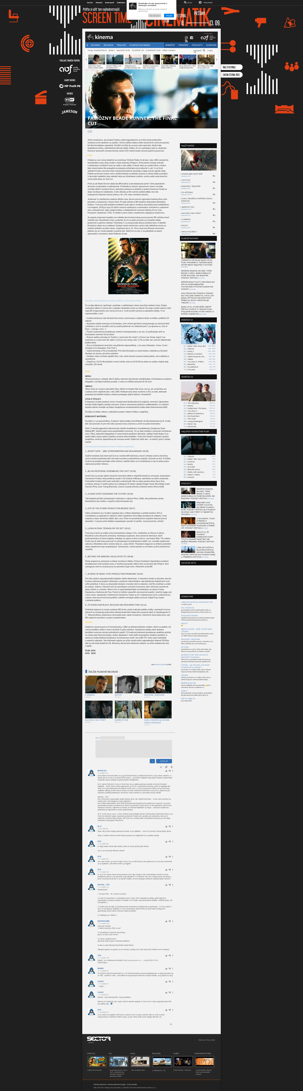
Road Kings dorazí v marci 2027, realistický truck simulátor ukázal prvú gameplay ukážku (118, 1073)
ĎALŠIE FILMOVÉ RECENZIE (103, 671)
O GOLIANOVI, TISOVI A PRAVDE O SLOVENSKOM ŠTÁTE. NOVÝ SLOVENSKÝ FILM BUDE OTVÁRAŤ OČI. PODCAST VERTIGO (198, 523)
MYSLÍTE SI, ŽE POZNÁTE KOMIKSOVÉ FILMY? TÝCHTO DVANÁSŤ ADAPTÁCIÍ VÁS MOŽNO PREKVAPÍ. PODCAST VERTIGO (197, 537)
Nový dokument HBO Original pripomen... (187, 67)
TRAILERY (121, 45)
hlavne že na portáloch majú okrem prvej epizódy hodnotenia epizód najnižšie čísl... (196, 660)
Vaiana (190, 359)
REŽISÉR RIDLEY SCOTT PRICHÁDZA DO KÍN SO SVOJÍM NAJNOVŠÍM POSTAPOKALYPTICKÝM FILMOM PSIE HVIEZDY (198, 285)
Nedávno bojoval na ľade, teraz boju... (150, 67)
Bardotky (191, 364)
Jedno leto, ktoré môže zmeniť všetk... (96, 67)
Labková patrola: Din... (196, 356)
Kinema (99, 2)
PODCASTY (197, 45)
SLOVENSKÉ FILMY (153, 50)
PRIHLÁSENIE (208, 3)
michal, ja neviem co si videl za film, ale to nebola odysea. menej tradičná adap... (196, 678)
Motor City (192, 424)
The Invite (192, 418)
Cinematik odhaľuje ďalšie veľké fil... (168, 67)
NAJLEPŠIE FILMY (123, 50)
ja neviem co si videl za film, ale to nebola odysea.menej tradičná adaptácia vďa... (196, 670)
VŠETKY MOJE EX (188, 698)
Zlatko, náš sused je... (196, 472)
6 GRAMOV (90, 695)
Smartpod (109, 2)
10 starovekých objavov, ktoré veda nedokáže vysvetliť (204, 1072)
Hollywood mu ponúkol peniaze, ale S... (132, 68)
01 (161, 767)
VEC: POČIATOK (187, 608)
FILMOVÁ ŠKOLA (100, 50)
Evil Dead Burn (193, 416)
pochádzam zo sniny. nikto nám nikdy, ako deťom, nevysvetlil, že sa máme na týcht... (196, 650)
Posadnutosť (193, 367)
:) (152, 761)
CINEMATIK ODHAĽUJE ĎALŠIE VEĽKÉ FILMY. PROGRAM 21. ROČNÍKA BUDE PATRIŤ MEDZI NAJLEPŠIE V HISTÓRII (196, 262)
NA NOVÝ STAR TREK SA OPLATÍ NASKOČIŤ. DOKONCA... (194, 656)
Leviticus (191, 461)
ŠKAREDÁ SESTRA (188, 683)
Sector (90, 2)
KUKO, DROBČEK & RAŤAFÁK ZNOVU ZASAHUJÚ (156, 721)
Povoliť (169, 15)
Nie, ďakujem (155, 15)
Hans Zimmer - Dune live (182, 1070)
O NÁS (210, 50)
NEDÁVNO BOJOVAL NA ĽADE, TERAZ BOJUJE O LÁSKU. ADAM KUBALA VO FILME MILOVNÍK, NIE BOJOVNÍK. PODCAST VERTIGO (196, 274)
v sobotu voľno (186, 604)
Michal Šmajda (160, 665)
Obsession (192, 426)
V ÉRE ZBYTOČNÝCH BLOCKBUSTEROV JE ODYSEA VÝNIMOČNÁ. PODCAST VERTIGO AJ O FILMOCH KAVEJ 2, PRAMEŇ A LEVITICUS (198, 552)
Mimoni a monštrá (195, 354)
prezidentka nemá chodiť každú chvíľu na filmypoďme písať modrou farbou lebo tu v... (197, 611)
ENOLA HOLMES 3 (189, 231)
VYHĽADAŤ (197, 50)
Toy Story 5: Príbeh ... (196, 361)
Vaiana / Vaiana (194, 474)
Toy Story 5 (192, 411)
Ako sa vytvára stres (138, 1070)
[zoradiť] (171, 767)
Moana (190, 405)
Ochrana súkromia (100, 1084)
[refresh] (166, 767)
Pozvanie (191, 369)
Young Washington (195, 421)
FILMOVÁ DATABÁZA (139, 45)
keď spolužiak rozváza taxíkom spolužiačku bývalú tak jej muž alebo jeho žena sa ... (196, 694)
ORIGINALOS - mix (159, 1070)
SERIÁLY (111, 50)
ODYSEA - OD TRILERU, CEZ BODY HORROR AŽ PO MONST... (195, 666)
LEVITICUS (186, 180)
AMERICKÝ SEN (121, 720)
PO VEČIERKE (187, 192)
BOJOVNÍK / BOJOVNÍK (154, 695)
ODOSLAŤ (164, 761)
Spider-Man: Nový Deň (197, 459)
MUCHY (118, 695)
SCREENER (211, 45)
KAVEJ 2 (184, 691)
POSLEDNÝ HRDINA (189, 615)
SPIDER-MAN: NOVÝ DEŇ (192, 174)
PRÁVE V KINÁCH (168, 50)
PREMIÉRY (183, 45)
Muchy (190, 464)
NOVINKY (95, 45)
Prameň (191, 477)
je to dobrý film (186, 701)
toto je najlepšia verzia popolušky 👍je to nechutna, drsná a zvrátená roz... (195, 686)
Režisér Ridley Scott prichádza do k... (113, 67)
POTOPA (185, 647)
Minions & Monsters (196, 413)
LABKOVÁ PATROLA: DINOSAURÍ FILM (197, 602)
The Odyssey (193, 403)
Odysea (191, 348)
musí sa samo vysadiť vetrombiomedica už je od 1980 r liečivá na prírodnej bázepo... (197, 635)
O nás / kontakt (132, 1084)
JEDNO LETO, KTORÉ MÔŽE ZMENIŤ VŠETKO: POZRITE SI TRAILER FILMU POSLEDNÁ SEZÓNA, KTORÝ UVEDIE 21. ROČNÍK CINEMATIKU (197, 310)
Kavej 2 (191, 351)
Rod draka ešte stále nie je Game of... (205, 67)
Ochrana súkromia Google (116, 1084)
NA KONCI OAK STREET (95, 720)
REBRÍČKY (170, 45)
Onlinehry (121, 2)
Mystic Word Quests (95, 1070)
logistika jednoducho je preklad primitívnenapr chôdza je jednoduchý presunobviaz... (197, 619)
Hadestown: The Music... (197, 408)
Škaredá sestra (194, 469)
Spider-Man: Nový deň (197, 346)
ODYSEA (184, 675)
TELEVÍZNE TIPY (138, 50)
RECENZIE (108, 45)
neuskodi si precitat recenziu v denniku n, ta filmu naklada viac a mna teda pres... (197, 642)
